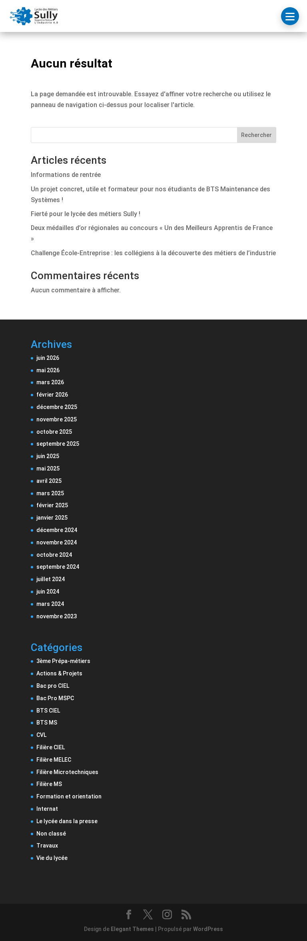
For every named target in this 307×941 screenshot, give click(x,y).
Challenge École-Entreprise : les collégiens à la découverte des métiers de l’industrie (153, 253)
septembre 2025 (57, 444)
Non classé (51, 833)
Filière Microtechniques (67, 772)
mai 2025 (48, 468)
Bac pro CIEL (52, 686)
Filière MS (49, 784)
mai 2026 (48, 370)
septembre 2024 (57, 567)
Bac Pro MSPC (55, 698)
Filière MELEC (53, 759)
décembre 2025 (56, 407)
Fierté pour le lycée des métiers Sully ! (85, 214)
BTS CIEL (48, 710)
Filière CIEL (50, 747)
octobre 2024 (54, 555)
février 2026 (52, 394)
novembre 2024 (56, 542)
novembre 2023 (56, 616)
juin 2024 (47, 591)
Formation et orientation (69, 796)
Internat (47, 809)
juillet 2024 (50, 579)
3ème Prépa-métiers (63, 661)
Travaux (47, 845)
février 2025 (52, 505)
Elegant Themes (132, 929)
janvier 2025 (52, 517)
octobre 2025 (54, 432)
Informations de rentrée (66, 175)
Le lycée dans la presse (67, 821)
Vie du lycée (52, 858)
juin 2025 (47, 456)
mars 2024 (50, 604)
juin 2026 (47, 358)
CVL (41, 735)
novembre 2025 (56, 419)
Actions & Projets (59, 673)
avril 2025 (49, 481)
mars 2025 (50, 493)
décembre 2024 (56, 530)
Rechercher (256, 135)
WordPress (208, 929)
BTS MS (46, 722)
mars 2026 (50, 382)
